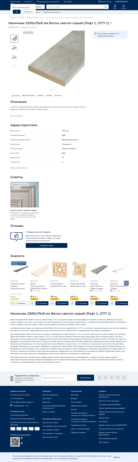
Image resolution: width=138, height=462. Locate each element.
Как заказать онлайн (51, 430)
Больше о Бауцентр (50, 395)
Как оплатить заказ (50, 422)
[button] (42, 303)
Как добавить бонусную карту (55, 426)
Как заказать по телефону (53, 433)
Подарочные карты (78, 425)
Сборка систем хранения (109, 401)
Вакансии (46, 402)
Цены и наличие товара (80, 429)
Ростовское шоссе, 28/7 (20, 395)
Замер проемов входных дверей (112, 408)
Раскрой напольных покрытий (111, 429)
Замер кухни (104, 418)
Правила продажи (78, 432)
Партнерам (47, 398)
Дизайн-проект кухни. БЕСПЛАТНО (113, 425)
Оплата (74, 409)
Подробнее (73, 458)
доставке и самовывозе (101, 330)
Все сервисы (104, 442)
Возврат (74, 398)
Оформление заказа (79, 406)
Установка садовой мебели (110, 404)
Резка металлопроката (108, 438)
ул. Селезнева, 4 (16, 398)
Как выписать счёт (50, 437)
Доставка (75, 395)
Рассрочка (103, 421)
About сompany (49, 412)
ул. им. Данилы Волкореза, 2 (21, 402)
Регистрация (76, 402)
